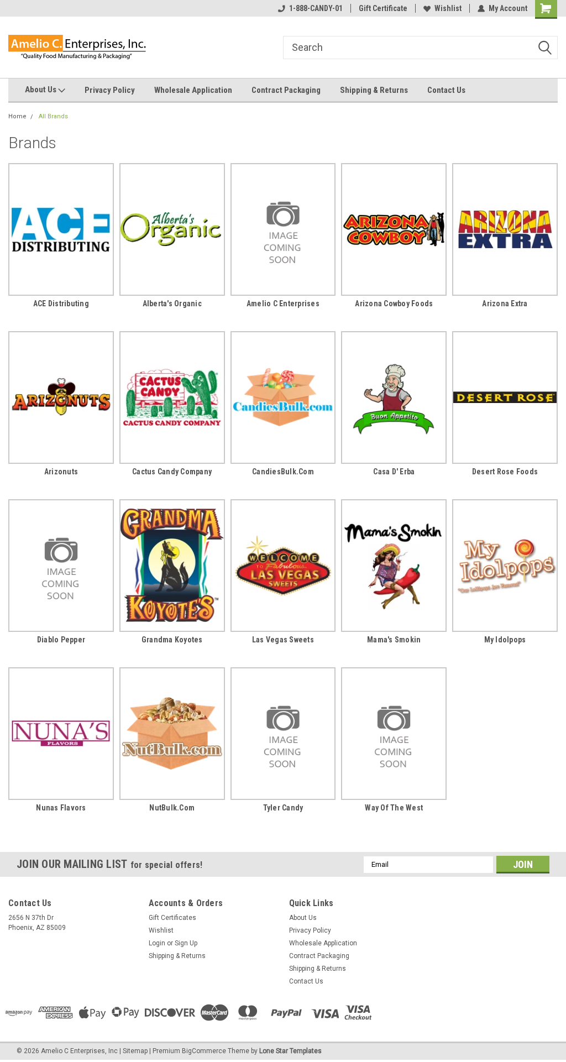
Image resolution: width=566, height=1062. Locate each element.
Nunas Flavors (61, 807)
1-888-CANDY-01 (316, 8)
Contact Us (446, 90)
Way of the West (394, 807)
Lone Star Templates (290, 1051)
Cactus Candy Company (172, 471)
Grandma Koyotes (172, 639)
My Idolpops (505, 639)
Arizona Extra (504, 303)
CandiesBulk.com (283, 471)
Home (17, 116)
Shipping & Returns (374, 90)
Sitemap (135, 1051)
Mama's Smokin (394, 639)
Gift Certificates (172, 918)
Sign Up (186, 943)
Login (157, 943)
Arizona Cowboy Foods (394, 303)
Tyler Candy (283, 807)
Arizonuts (61, 471)
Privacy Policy (110, 90)
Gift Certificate (383, 8)
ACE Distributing (61, 303)
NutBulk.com (172, 807)
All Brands (53, 116)
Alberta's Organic (172, 303)
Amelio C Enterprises (283, 303)
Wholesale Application (193, 90)
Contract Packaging (286, 90)
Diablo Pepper (61, 639)
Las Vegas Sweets (283, 639)
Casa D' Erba (394, 471)
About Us (41, 90)
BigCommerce (204, 1051)
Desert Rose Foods (505, 471)
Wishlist (448, 8)
